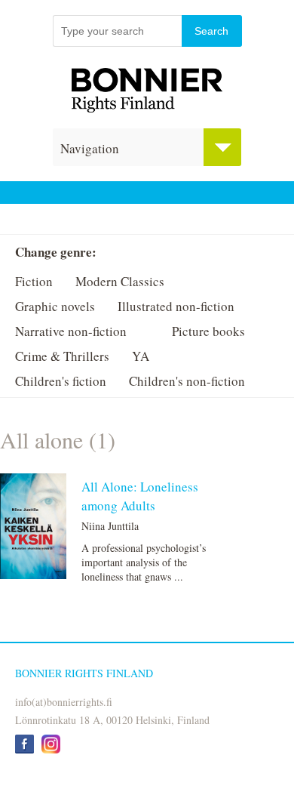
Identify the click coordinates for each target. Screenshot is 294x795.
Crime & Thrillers (62, 356)
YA (140, 356)
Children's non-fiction (187, 381)
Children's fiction (60, 381)
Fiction (34, 281)
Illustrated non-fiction (176, 306)
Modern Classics (119, 281)
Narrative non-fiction (71, 331)
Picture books (208, 331)
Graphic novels (55, 306)
